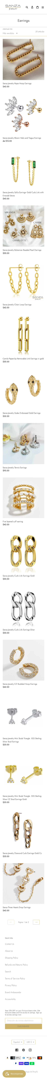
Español (17, 1042)
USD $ (29, 1042)
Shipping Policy (11, 957)
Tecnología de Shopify (30, 1071)
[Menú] (42, 7)
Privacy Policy (11, 985)
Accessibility (10, 999)
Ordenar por (7, 29)
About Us (9, 950)
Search (8, 971)
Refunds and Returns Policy (16, 964)
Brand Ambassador (13, 992)
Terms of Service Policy (15, 978)
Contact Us (9, 943)
